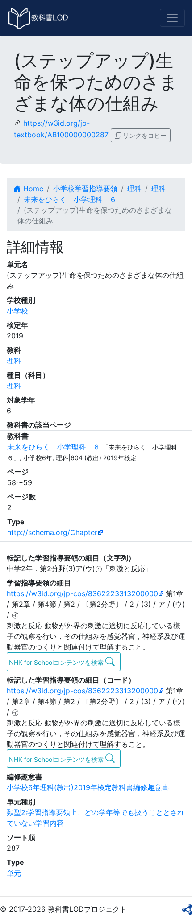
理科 (134, 188)
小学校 (17, 310)
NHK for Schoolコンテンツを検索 (57, 662)
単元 (14, 872)
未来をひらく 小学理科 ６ (70, 199)
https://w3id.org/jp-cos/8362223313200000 (82, 593)
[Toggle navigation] (172, 18)
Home (32, 188)
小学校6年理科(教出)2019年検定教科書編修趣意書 (88, 787)
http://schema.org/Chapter (52, 532)
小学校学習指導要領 (85, 188)
